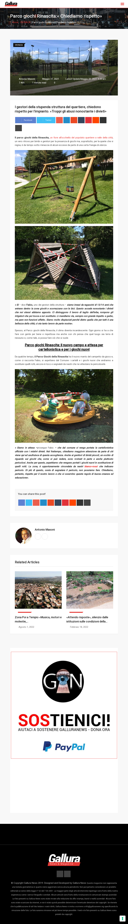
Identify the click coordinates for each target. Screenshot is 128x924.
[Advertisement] (64, 790)
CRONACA (25, 22)
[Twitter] (29, 503)
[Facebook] (21, 503)
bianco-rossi (91, 466)
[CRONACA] (38, 592)
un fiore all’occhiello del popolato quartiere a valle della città (81, 137)
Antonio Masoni (45, 529)
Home (15, 22)
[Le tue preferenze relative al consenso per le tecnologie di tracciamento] (123, 919)
